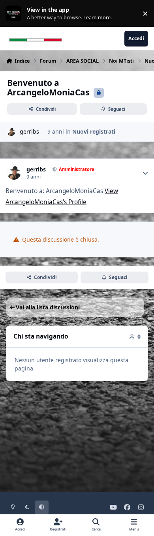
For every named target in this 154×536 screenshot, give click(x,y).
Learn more (15, 13)
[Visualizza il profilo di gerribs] (11, 132)
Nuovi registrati (93, 131)
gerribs (29, 131)
